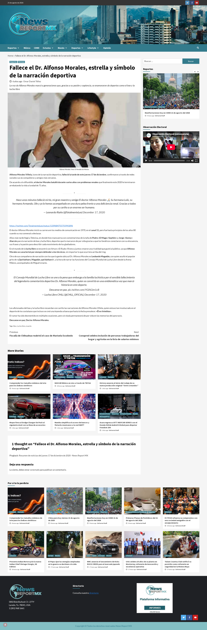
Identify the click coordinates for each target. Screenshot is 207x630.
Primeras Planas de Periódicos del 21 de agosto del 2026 (142, 519)
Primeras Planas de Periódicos (136, 512)
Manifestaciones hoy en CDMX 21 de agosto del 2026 (167, 113)
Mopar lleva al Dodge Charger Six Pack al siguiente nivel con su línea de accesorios (27, 423)
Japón (94, 556)
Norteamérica (104, 416)
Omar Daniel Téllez (32, 81)
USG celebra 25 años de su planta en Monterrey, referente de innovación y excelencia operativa (142, 564)
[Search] (197, 47)
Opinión (107, 48)
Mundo (61, 48)
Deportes (76, 48)
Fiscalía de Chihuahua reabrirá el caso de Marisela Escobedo (41, 333)
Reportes (12, 48)
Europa (50, 556)
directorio (94, 593)
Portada (21, 62)
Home (10, 55)
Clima (50, 512)
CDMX (36, 48)
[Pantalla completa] (196, 160)
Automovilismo (60, 377)
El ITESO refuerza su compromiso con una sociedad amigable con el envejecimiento (181, 520)
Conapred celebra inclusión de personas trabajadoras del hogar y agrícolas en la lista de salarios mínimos (109, 335)
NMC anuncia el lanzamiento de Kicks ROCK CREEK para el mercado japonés (103, 562)
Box (14, 326)
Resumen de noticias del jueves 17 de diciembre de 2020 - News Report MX (53, 455)
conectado (35, 469)
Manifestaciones (150, 107)
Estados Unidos (125, 414)
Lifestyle (92, 48)
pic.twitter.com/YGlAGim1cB (83, 289)
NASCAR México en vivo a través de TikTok (73, 383)
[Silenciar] (192, 160)
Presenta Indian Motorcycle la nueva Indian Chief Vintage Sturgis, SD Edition (25, 564)
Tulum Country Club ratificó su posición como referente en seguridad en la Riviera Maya (178, 564)
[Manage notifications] (5, 625)
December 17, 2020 (94, 212)
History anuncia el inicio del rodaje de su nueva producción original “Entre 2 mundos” (119, 384)
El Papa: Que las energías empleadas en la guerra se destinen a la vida (64, 562)
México (27, 48)
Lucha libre (21, 326)
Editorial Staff (24, 388)
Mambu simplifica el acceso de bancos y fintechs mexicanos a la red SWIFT (72, 423)
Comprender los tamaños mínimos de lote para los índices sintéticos (27, 384)
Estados (47, 48)
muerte (28, 326)
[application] (171, 147)
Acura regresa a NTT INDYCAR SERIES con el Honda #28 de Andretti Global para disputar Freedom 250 (118, 425)
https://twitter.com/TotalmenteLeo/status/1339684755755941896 (41, 225)
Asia (88, 556)
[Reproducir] (146, 160)
